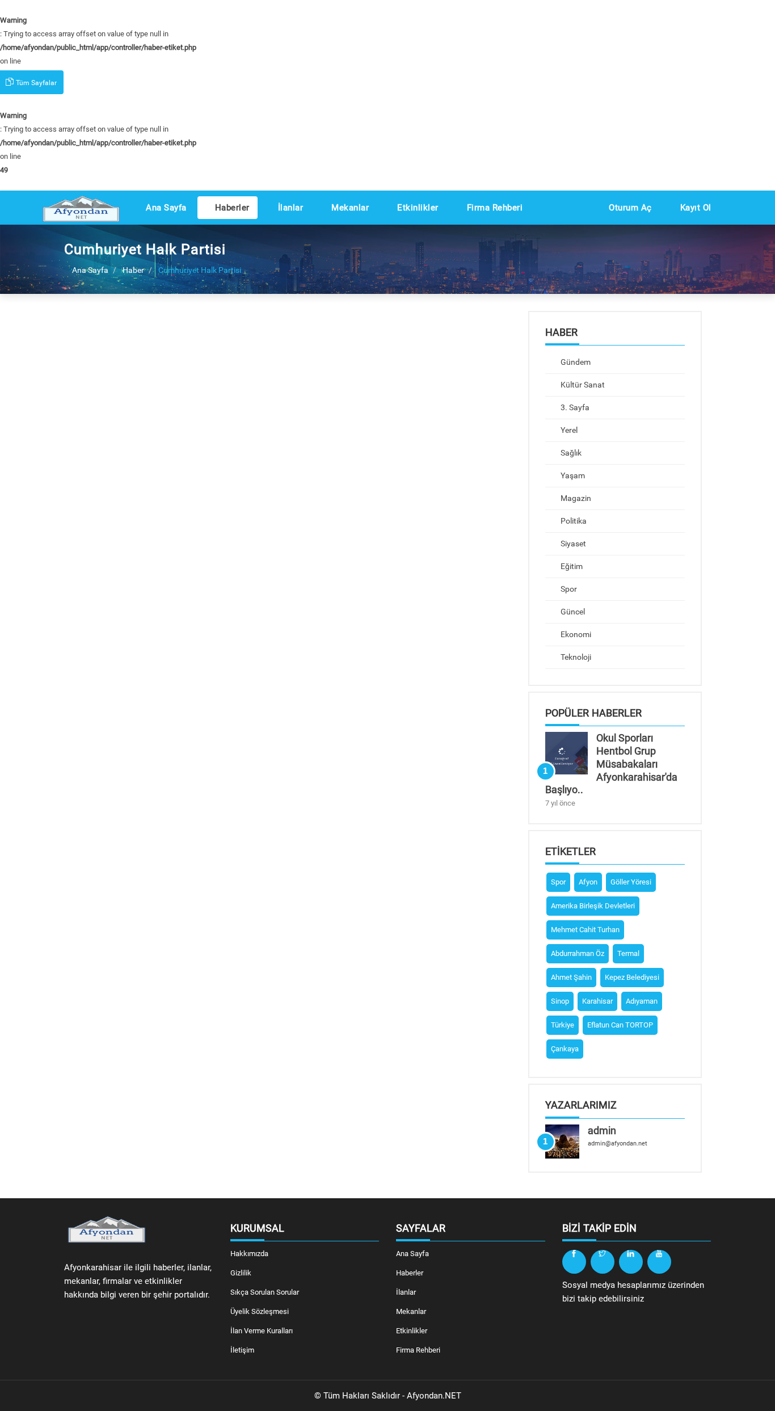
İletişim (242, 1350)
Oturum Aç (629, 208)
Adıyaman (642, 1001)
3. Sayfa (574, 407)
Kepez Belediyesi (632, 977)
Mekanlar (349, 208)
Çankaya (565, 1048)
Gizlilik (240, 1273)
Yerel (568, 430)
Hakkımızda (249, 1253)
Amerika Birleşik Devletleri (593, 906)
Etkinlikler (417, 208)
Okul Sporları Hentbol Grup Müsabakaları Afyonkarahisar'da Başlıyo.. (611, 763)
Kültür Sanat (582, 384)
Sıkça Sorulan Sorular (264, 1292)
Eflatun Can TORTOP (620, 1025)
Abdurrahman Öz (577, 953)
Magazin (575, 498)
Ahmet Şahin (571, 977)
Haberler (231, 208)
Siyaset (572, 543)
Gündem (575, 362)
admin (602, 1130)
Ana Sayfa (165, 208)
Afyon (588, 882)
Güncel (572, 611)
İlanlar (289, 208)
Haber (133, 270)
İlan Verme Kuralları (261, 1330)
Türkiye (562, 1025)
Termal (628, 953)
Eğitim (571, 566)
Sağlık (570, 452)
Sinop (560, 1001)
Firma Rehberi (493, 208)
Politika (573, 520)
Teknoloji (575, 657)
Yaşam (572, 475)
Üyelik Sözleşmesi (259, 1311)
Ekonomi (575, 634)
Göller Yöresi (630, 882)
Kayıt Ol (694, 208)
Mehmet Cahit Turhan (585, 929)
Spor (568, 588)
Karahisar (597, 1001)
